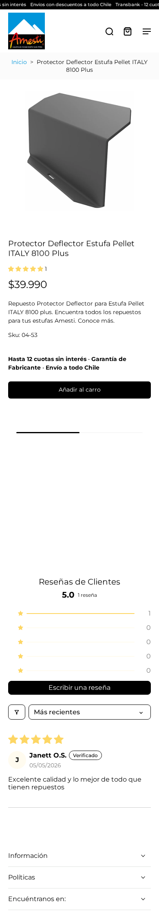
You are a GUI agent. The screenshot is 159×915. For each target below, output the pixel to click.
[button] (26, 269)
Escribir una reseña (79, 687)
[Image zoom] (79, 151)
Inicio (19, 62)
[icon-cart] (127, 31)
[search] (109, 31)
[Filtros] (16, 712)
